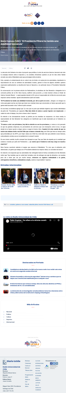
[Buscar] (39, 23)
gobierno (18, 204)
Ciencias (37, 368)
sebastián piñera (33, 204)
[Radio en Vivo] (32, 23)
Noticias (27, 361)
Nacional (4, 68)
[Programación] (35, 23)
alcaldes (12, 204)
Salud (37, 385)
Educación (38, 373)
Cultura (8, 317)
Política (11, 68)
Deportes (9, 319)
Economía (38, 375)
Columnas (28, 363)
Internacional (10, 322)
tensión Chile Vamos (45, 204)
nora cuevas (24, 204)
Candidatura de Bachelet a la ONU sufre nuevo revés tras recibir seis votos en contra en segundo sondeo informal (36, 270)
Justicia (37, 382)
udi (52, 204)
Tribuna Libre (28, 370)
